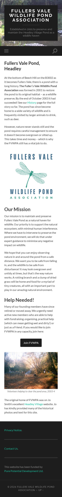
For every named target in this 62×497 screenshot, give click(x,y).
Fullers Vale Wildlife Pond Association (31, 15)
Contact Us (11, 448)
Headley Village (33, 404)
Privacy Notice (13, 430)
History (31, 102)
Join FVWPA (31, 342)
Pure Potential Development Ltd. (23, 471)
